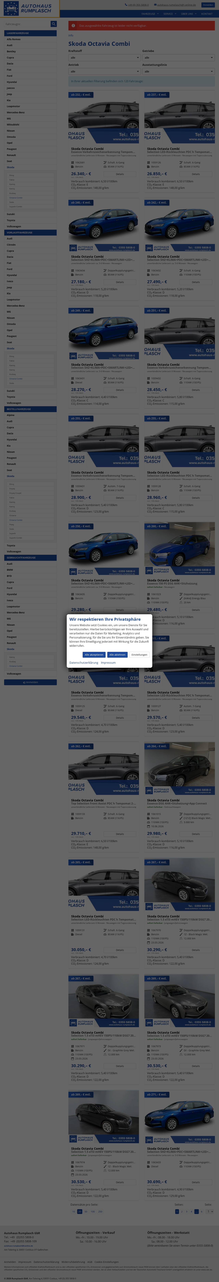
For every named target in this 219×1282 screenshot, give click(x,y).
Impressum (108, 663)
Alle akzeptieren (94, 654)
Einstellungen (139, 654)
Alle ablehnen (117, 654)
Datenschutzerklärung (83, 663)
